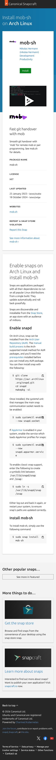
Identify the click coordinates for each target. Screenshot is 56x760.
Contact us (11, 753)
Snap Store (36, 313)
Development (27, 55)
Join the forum (9, 728)
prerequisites (17, 357)
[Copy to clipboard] (42, 376)
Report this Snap (18, 229)
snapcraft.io (11, 686)
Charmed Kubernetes (27, 722)
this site (24, 732)
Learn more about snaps (24, 671)
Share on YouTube (52, 738)
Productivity (26, 59)
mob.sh (13, 211)
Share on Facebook (45, 738)
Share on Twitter (38, 738)
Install (25, 70)
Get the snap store (19, 623)
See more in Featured (28, 577)
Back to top (9, 705)
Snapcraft (13, 732)
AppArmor (17, 430)
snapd (5, 732)
